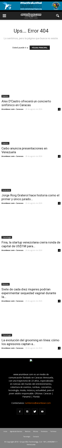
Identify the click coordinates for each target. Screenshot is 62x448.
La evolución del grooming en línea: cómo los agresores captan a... (30, 342)
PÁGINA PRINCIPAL (40, 48)
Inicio (5, 431)
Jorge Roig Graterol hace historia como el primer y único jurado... (30, 197)
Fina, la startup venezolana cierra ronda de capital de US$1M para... (31, 244)
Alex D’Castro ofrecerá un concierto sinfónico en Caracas (26, 103)
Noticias (5, 284)
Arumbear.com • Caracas (12, 109)
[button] (58, 16)
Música (35, 431)
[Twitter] (35, 411)
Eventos (5, 96)
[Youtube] (42, 411)
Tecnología (6, 237)
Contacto (36, 437)
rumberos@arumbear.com (38, 403)
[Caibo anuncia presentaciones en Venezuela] (31, 130)
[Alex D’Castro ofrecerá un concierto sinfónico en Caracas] (31, 83)
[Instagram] (27, 411)
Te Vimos (53, 431)
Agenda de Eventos (16, 431)
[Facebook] (20, 411)
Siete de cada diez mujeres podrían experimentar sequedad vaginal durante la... (29, 293)
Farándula (6, 190)
